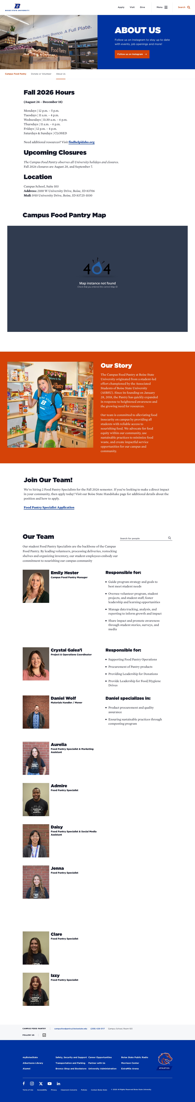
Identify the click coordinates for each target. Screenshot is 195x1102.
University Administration (102, 1068)
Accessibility (42, 1090)
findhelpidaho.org (82, 142)
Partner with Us (96, 1063)
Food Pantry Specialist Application (49, 507)
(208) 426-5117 (97, 1029)
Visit (132, 7)
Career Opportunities (100, 1057)
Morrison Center (130, 1063)
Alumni (26, 1068)
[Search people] (169, 538)
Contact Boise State (99, 1090)
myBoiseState (30, 1057)
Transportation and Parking (70, 1063)
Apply (121, 7)
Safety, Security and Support (71, 1057)
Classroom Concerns (69, 1090)
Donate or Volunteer (41, 74)
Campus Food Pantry (15, 74)
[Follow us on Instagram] (44, 1035)
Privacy (54, 1090)
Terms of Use (28, 1090)
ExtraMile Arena (130, 1068)
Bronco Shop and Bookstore (71, 1068)
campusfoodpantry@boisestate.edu (70, 1029)
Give (142, 7)
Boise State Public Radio (134, 1057)
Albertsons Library (33, 1063)
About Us (60, 74)
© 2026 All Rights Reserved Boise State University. (131, 1089)
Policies (84, 1090)
